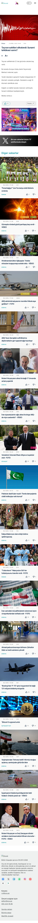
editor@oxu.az (6, 901)
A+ (6, 55)
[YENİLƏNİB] (19, 361)
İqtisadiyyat (6, 726)
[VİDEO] (19, 245)
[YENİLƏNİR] (19, 816)
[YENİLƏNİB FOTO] (19, 284)
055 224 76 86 (7, 904)
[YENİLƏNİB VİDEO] (19, 209)
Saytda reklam (6, 909)
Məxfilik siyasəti (7, 916)
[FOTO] (19, 437)
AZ (29, 3)
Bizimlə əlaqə (6, 913)
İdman (4, 194)
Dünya (4, 231)
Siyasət (4, 461)
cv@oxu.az (5, 893)
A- (2, 56)
